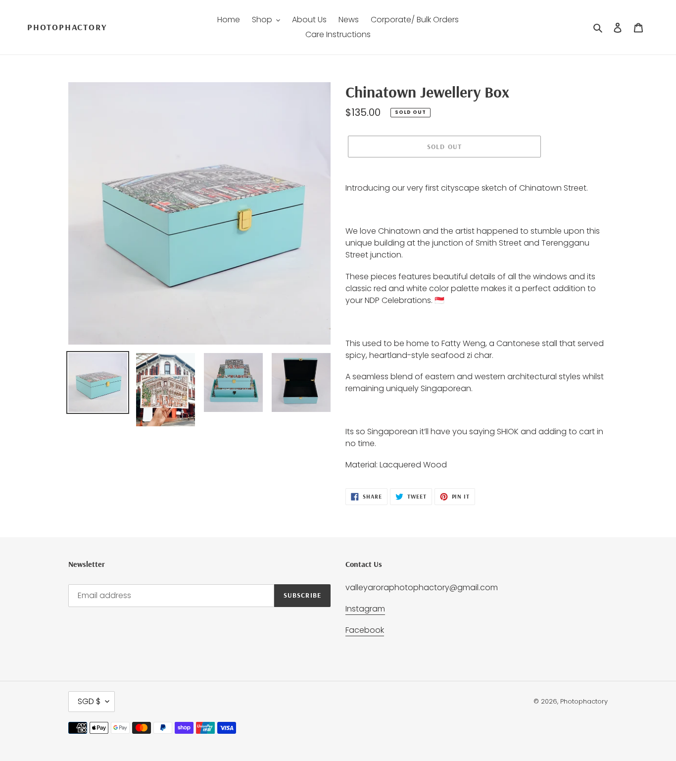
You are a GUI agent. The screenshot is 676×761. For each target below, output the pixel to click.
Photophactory (66, 27)
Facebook (364, 630)
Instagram (365, 608)
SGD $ (89, 701)
